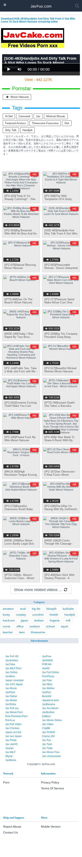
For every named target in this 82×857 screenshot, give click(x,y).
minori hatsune (19, 97)
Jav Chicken (12, 728)
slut (66, 123)
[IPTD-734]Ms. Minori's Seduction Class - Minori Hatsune (19, 578)
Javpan (9, 748)
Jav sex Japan (13, 736)
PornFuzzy (48, 676)
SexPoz (46, 692)
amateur (8, 608)
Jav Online (11, 672)
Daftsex (46, 716)
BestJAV (47, 696)
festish (54, 614)
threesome (38, 632)
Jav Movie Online (52, 720)
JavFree (46, 656)
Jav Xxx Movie (50, 708)
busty (6, 614)
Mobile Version (51, 826)
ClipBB (46, 728)
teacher (8, 632)
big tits (36, 608)
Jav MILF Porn (13, 668)
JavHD (46, 668)
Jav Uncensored (51, 756)
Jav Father (11, 696)
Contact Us (10, 832)
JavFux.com (41, 6)
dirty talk (11, 130)
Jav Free (47, 680)
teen (22, 632)
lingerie (55, 620)
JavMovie (10, 760)
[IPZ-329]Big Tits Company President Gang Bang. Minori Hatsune (61, 337)
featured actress (15, 123)
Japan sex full (13, 732)
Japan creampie (14, 680)
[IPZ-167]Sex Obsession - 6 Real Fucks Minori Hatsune (60, 474)
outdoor (35, 626)
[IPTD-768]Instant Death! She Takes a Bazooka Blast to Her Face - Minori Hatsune (60, 407)
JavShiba (10, 704)
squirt (64, 626)
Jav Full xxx (12, 708)
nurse (6, 626)
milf (68, 620)
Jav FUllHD (48, 732)
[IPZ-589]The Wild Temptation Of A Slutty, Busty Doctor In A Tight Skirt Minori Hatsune (58, 200)
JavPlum (10, 692)
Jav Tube (47, 748)
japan (24, 620)
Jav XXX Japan (14, 684)
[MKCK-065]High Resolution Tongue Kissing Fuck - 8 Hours (20, 474)
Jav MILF (10, 752)
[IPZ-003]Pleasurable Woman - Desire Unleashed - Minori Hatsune (61, 268)
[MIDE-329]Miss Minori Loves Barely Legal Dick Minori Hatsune (19, 543)
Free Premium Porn (16, 716)
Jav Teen (47, 744)
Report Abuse (12, 826)
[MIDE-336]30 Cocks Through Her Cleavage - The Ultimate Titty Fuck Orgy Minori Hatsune (58, 545)
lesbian (39, 620)
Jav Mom (47, 684)
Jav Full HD (12, 656)
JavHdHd (47, 660)
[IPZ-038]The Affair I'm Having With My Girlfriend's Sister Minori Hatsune (60, 509)
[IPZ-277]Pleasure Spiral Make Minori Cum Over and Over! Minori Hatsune (59, 302)
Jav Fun (46, 740)
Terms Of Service (52, 788)
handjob (27, 130)
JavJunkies (11, 660)
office (20, 626)
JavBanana (48, 704)
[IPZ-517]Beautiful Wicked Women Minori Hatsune (60, 370)
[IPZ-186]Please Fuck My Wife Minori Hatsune (20, 439)
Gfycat (8, 756)
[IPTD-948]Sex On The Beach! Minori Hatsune (18, 301)
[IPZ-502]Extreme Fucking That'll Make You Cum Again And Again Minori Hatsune (20, 407)
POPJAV (47, 664)
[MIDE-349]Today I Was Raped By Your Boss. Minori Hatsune (19, 337)
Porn (6, 782)
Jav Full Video (13, 724)
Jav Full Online (50, 672)
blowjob (51, 608)
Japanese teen (50, 700)
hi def (9, 116)
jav (38, 116)
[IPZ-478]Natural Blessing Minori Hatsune (20, 266)
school (50, 626)
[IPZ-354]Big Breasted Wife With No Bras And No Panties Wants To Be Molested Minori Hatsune (20, 235)
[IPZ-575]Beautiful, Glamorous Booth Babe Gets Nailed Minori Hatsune (18, 510)
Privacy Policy (50, 782)
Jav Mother (48, 688)
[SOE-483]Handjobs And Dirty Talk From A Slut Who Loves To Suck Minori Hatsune (60, 235)
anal (23, 608)
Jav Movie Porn (14, 712)
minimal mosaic (55, 116)
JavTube (10, 664)
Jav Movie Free (51, 752)
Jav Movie (11, 688)
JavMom (10, 676)
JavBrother (48, 712)
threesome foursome (45, 123)
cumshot (38, 614)
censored (24, 116)
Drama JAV (48, 736)
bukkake (68, 608)
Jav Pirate (11, 740)
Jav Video (47, 724)
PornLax (10, 720)
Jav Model (11, 700)
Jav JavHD (11, 744)
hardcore (9, 620)
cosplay (21, 614)
